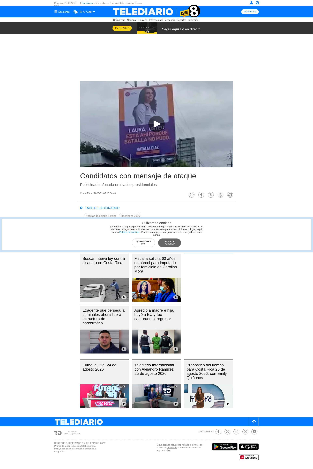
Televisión (193, 20)
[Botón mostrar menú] (62, 11)
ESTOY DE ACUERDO (170, 242)
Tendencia (169, 20)
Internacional (156, 20)
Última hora (119, 20)
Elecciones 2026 (130, 216)
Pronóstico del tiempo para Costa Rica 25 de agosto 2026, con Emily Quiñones (206, 371)
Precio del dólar (117, 3)
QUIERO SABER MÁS (143, 242)
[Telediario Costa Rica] (156, 11)
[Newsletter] (257, 3)
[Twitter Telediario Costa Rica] (227, 431)
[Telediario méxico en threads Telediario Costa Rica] (245, 431)
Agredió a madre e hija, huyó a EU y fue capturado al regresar (154, 314)
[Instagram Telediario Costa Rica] (236, 431)
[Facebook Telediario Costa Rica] (218, 431)
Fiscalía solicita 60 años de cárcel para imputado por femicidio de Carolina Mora (155, 264)
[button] (191, 194)
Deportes (181, 20)
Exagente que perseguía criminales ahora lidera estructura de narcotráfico (103, 316)
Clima (104, 3)
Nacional (131, 20)
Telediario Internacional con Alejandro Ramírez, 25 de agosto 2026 (154, 369)
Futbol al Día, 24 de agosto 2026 (99, 367)
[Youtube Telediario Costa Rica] (254, 431)
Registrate (250, 12)
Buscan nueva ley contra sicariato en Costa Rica (103, 260)
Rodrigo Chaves (134, 3)
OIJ (97, 3)
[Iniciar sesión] (251, 2)
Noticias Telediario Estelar (101, 216)
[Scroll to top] (254, 421)
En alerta (142, 20)
